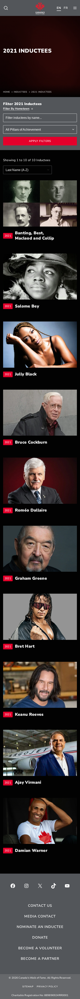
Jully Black (26, 374)
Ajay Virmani (28, 782)
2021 (9, 236)
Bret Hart (25, 646)
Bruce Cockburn (31, 442)
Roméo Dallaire (31, 510)
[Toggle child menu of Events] (6, 8)
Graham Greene (31, 578)
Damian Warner (31, 850)
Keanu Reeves (29, 714)
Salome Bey (27, 306)
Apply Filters (40, 141)
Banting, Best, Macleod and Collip (39, 235)
